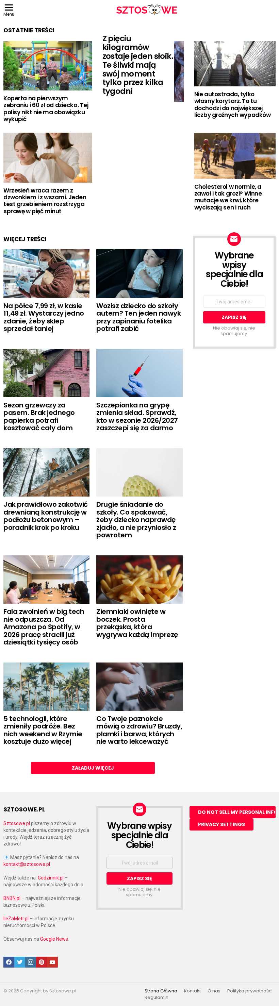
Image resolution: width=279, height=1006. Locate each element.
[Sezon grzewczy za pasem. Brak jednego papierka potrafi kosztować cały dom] (46, 373)
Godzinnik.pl (51, 878)
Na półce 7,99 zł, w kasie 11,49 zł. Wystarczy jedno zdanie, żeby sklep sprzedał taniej (43, 317)
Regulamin (156, 997)
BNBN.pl (11, 898)
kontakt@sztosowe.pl (26, 864)
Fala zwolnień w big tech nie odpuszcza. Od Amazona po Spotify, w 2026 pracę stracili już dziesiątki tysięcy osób (43, 627)
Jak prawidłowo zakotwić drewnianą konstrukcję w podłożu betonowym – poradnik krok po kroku (45, 516)
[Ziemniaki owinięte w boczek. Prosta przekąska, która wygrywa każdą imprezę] (139, 579)
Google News (54, 939)
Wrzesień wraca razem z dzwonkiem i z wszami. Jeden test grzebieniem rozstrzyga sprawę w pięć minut (44, 200)
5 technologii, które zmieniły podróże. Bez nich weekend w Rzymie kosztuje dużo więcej (42, 730)
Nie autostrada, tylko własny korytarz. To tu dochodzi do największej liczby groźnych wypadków (232, 104)
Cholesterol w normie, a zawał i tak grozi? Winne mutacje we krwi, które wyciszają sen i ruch (228, 197)
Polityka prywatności (250, 991)
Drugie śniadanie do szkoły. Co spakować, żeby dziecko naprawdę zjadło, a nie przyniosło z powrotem (136, 520)
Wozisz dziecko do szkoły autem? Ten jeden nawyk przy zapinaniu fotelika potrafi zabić (138, 317)
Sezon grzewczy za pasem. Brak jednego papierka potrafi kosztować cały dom (39, 416)
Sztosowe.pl (16, 823)
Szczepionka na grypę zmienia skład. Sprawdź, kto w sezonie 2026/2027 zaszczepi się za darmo (137, 416)
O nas (214, 991)
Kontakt (192, 991)
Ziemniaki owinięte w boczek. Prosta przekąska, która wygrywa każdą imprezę (137, 623)
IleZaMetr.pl (16, 918)
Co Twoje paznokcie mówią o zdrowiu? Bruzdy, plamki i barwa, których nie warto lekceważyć (139, 730)
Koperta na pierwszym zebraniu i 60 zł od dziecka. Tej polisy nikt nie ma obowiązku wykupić (45, 108)
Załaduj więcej (93, 768)
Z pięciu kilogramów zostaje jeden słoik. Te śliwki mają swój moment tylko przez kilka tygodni (138, 65)
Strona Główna (161, 991)
